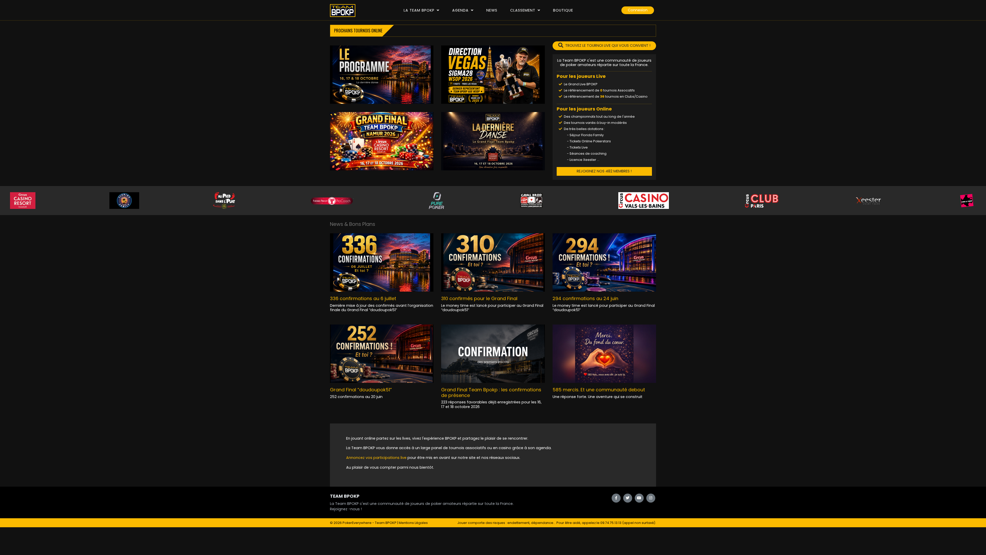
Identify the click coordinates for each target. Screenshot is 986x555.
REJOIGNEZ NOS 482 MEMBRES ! (604, 171)
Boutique (563, 10)
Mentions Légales (413, 523)
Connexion (638, 10)
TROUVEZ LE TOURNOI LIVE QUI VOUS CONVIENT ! (607, 45)
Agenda (461, 10)
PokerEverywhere (357, 523)
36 (602, 96)
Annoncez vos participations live (376, 457)
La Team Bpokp (420, 10)
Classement (523, 10)
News (491, 10)
